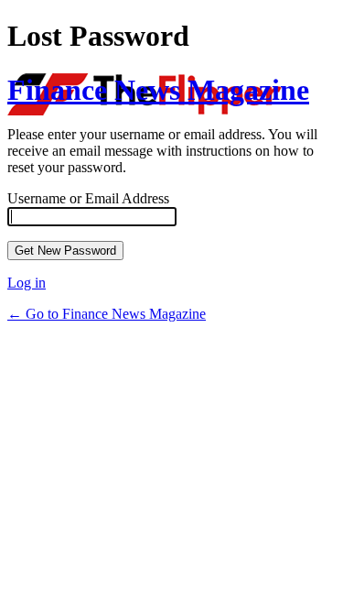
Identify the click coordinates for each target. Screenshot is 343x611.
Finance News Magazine (158, 89)
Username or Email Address (88, 198)
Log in (26, 282)
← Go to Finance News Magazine (106, 314)
